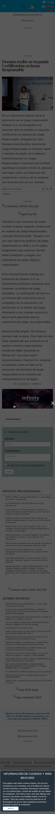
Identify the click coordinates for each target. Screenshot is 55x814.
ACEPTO (11, 808)
